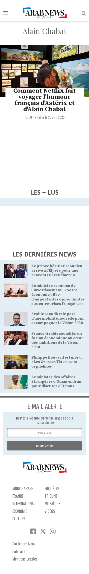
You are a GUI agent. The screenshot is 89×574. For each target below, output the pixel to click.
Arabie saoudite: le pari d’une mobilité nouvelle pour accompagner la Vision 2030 (57, 318)
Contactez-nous (23, 544)
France (17, 496)
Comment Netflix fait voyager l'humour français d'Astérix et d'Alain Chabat (44, 100)
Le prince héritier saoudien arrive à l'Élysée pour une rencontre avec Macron (56, 270)
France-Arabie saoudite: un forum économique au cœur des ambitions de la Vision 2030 (57, 340)
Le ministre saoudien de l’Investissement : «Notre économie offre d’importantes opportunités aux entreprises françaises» (57, 294)
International (23, 503)
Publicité (18, 551)
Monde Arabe (22, 488)
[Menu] (5, 13)
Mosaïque (52, 503)
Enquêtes (52, 488)
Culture (18, 519)
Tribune (51, 496)
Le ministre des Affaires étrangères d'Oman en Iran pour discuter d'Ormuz (56, 381)
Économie (19, 511)
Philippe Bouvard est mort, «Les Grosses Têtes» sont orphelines (56, 362)
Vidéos (50, 511)
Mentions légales (24, 559)
